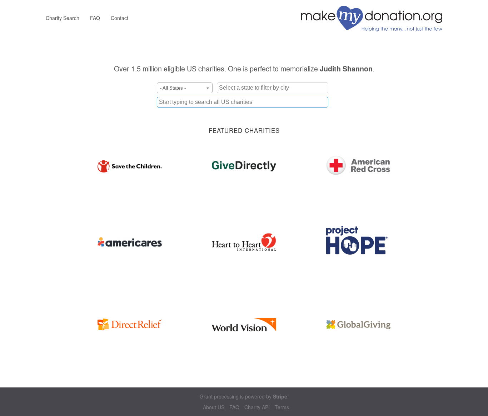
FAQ (95, 17)
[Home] (374, 18)
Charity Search (62, 17)
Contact (119, 17)
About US (213, 407)
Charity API (257, 407)
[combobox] (242, 102)
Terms (282, 407)
